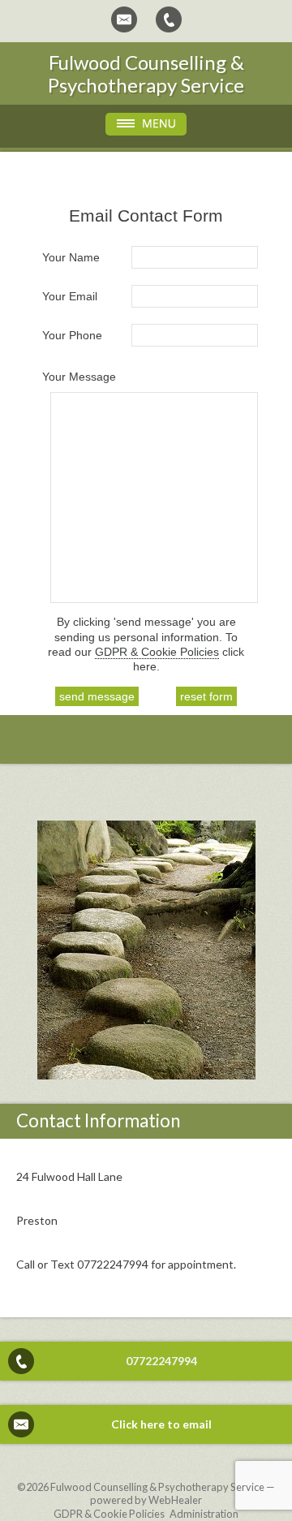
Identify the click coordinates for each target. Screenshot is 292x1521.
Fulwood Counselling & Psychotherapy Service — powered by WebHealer (162, 1493)
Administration (204, 1513)
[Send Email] (124, 19)
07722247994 (161, 1361)
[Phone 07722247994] (169, 19)
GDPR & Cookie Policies (157, 651)
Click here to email (161, 1424)
